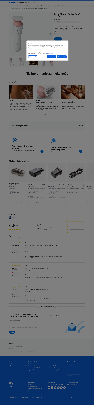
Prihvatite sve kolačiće (62, 56)
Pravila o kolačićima (49, 53)
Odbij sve (51, 56)
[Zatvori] (66, 42)
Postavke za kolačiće (33, 56)
